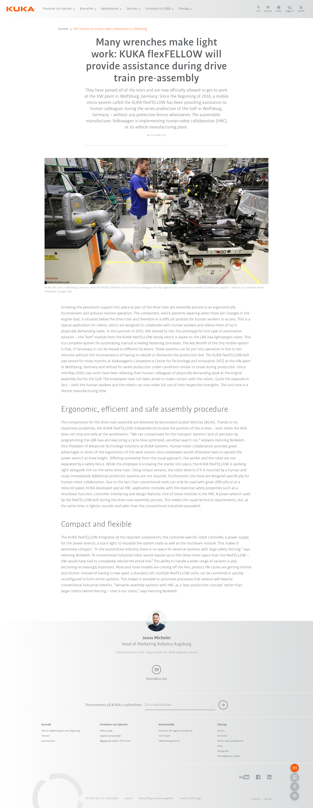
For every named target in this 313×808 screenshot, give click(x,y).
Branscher (86, 9)
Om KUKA (222, 736)
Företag (184, 9)
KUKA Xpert (165, 736)
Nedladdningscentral (169, 741)
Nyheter (63, 29)
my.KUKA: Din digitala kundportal (175, 731)
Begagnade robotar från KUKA (115, 741)
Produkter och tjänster (57, 9)
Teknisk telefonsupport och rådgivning (60, 731)
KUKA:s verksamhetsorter (230, 741)
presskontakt (48, 741)
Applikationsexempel (110, 736)
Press (220, 746)
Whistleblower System (228, 756)
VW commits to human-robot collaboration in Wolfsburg (110, 29)
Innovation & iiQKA (158, 9)
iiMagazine (222, 751)
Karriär (221, 731)
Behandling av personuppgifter (156, 798)
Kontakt (45, 736)
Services (132, 9)
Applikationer (109, 9)
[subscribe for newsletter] (223, 704)
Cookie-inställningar (191, 798)
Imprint (128, 798)
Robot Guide (106, 731)
